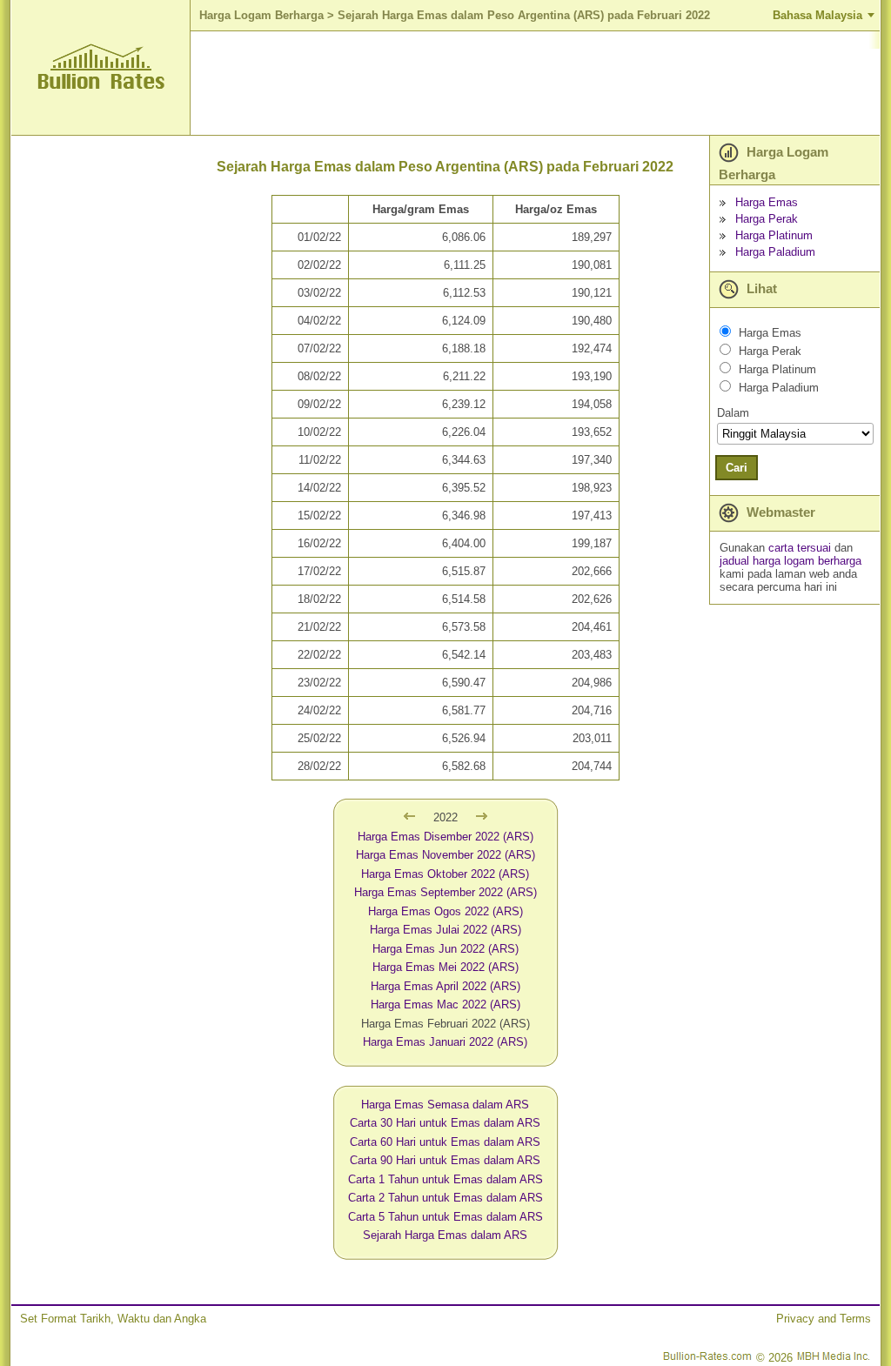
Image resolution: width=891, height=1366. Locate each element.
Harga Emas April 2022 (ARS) (445, 986)
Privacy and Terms (823, 1318)
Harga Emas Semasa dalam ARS (445, 1104)
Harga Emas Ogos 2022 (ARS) (445, 911)
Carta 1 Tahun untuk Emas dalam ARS (445, 1179)
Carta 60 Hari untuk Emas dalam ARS (445, 1141)
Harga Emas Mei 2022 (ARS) (445, 967)
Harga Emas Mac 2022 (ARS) (445, 1004)
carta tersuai (801, 547)
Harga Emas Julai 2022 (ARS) (445, 929)
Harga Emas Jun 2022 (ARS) (445, 948)
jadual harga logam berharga (790, 560)
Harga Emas (766, 202)
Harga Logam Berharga (261, 15)
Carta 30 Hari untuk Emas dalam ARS (445, 1122)
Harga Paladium (775, 251)
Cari (736, 467)
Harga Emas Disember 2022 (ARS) (445, 836)
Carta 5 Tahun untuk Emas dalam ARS (445, 1216)
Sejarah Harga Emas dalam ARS (445, 1235)
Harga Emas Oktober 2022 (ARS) (445, 874)
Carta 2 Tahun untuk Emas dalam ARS (445, 1197)
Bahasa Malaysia (817, 15)
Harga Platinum (774, 235)
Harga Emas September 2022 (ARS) (445, 892)
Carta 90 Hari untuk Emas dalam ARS (445, 1160)
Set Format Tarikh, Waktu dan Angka (113, 1318)
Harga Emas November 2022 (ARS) (445, 854)
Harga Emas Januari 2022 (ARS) (445, 1041)
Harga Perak (766, 218)
